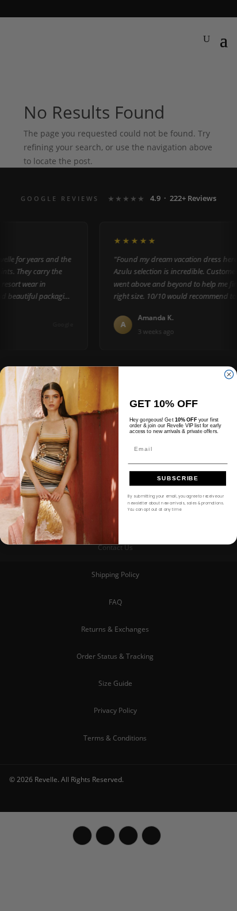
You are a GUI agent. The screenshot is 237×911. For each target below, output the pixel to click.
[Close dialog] (228, 374)
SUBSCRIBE (178, 478)
